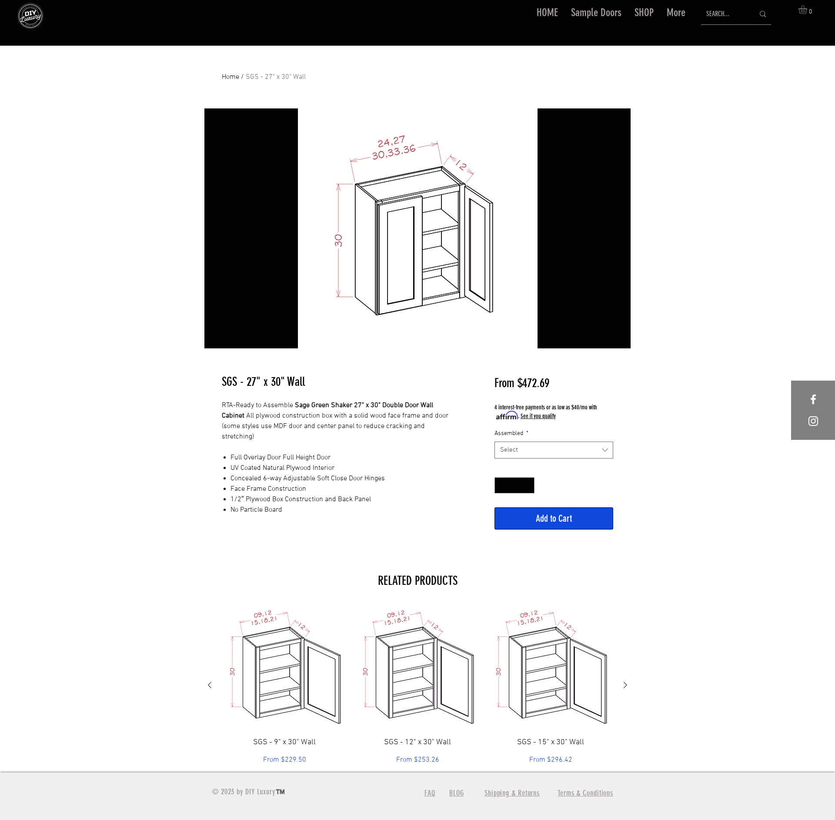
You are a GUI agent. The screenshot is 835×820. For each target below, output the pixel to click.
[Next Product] (625, 685)
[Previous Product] (209, 685)
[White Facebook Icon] (813, 399)
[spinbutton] (514, 485)
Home (230, 77)
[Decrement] (501, 485)
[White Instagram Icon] (813, 421)
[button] (644, 12)
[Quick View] (284, 667)
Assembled (511, 433)
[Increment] (527, 485)
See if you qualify (538, 416)
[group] (417, 685)
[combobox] (553, 450)
